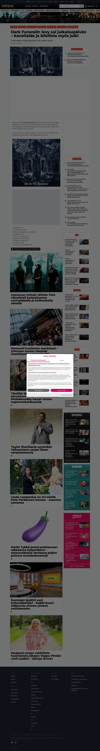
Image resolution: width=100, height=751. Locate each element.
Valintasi (62, 360)
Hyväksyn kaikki (61, 390)
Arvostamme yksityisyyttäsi (38, 360)
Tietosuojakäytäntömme (67, 395)
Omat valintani (38, 390)
